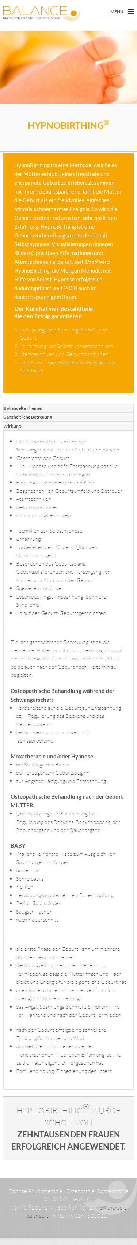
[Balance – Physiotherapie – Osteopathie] (28, 13)
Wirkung (12, 426)
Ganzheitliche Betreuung (27, 417)
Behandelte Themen (23, 408)
